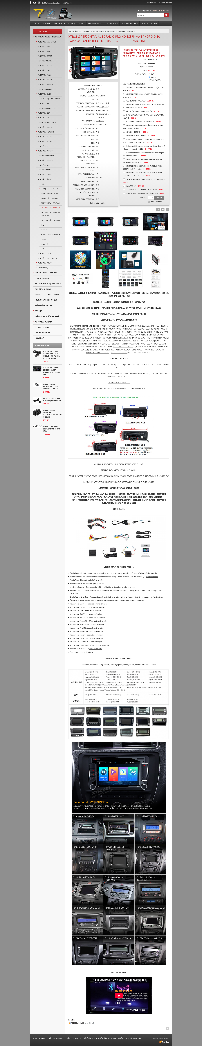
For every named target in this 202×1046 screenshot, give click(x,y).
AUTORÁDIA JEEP (44, 113)
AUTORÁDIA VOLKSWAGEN (47, 258)
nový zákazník (166, 3)
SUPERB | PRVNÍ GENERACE (50, 234)
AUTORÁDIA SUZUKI (45, 175)
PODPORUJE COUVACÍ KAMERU (97, 353)
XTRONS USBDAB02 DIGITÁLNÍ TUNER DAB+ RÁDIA (52, 428)
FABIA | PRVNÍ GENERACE (49, 189)
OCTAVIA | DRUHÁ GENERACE (51, 208)
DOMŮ (37, 24)
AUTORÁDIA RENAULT (45, 160)
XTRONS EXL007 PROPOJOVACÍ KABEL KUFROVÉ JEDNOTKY (50, 386)
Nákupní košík (146, 10)
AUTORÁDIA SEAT (44, 165)
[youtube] (35, 3)
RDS (112, 350)
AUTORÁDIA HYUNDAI (45, 84)
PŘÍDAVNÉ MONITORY (43, 305)
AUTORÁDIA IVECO (44, 103)
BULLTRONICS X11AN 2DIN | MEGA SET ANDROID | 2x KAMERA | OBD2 (51, 371)
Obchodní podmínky (129, 24)
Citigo (43, 184)
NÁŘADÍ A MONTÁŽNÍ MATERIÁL (47, 316)
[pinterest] (167, 209)
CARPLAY (119, 320)
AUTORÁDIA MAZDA (45, 127)
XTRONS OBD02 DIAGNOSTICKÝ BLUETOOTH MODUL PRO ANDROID (52, 413)
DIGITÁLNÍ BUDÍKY (43, 333)
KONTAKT (46, 24)
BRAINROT (40, 338)
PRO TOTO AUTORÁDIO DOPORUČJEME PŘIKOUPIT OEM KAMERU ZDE (119, 388)
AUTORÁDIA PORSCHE (46, 156)
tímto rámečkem (157, 597)
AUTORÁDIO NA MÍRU (149, 24)
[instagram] (40, 3)
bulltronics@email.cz (52, 3)
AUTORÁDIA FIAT (44, 70)
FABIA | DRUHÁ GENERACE (50, 194)
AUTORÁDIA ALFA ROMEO (47, 42)
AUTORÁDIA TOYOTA (45, 253)
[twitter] (162, 209)
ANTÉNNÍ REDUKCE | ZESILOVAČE (48, 284)
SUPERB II (45, 239)
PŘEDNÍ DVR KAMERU (119, 353)
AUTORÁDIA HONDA (45, 80)
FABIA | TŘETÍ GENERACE (50, 198)
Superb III (45, 244)
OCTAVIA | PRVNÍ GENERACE (50, 203)
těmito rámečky (151, 573)
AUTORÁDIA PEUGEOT (46, 151)
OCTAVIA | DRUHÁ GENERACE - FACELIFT (51, 214)
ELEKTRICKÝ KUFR (42, 327)
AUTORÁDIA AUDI (44, 47)
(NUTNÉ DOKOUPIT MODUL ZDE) (142, 350)
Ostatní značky (43, 268)
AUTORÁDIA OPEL (44, 146)
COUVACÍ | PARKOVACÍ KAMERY (47, 294)
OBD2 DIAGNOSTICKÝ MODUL (119, 382)
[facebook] (31, 3)
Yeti (42, 249)
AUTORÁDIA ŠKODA (45, 179)
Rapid (43, 225)
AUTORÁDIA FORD (44, 75)
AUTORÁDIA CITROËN (45, 56)
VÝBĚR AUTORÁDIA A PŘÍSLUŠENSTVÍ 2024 (69, 24)
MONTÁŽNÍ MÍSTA (94, 24)
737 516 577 (68, 3)
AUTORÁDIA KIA (43, 118)
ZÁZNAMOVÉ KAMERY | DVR (46, 300)
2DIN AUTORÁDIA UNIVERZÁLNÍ (47, 273)
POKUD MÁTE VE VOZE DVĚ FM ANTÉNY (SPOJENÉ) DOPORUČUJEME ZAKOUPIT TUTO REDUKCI (118, 482)
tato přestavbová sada (126, 587)
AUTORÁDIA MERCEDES (46, 132)
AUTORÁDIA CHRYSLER (47, 108)
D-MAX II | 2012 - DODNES (50, 99)
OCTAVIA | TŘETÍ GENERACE (51, 220)
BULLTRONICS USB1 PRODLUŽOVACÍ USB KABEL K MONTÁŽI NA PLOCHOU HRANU (51, 354)
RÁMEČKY (38, 311)
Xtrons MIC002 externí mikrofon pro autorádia (52, 399)
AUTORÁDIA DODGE (45, 65)
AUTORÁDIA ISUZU (44, 94)
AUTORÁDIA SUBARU (46, 170)
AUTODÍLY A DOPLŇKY (43, 322)
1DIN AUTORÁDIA (42, 278)
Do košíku (159, 198)
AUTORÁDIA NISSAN (45, 141)
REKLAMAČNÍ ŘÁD (111, 24)
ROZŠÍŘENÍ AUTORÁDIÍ (43, 289)
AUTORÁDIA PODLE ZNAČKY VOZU (48, 37)
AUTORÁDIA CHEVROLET (47, 89)
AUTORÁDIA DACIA (45, 61)
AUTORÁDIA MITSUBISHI (46, 137)
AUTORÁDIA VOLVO (45, 263)
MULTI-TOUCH (161, 326)
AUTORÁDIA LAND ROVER (47, 122)
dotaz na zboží (156, 202)
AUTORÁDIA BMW (44, 51)
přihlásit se (152, 3)
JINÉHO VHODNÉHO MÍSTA (123, 347)
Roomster (44, 230)
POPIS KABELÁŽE (77, 1023)
